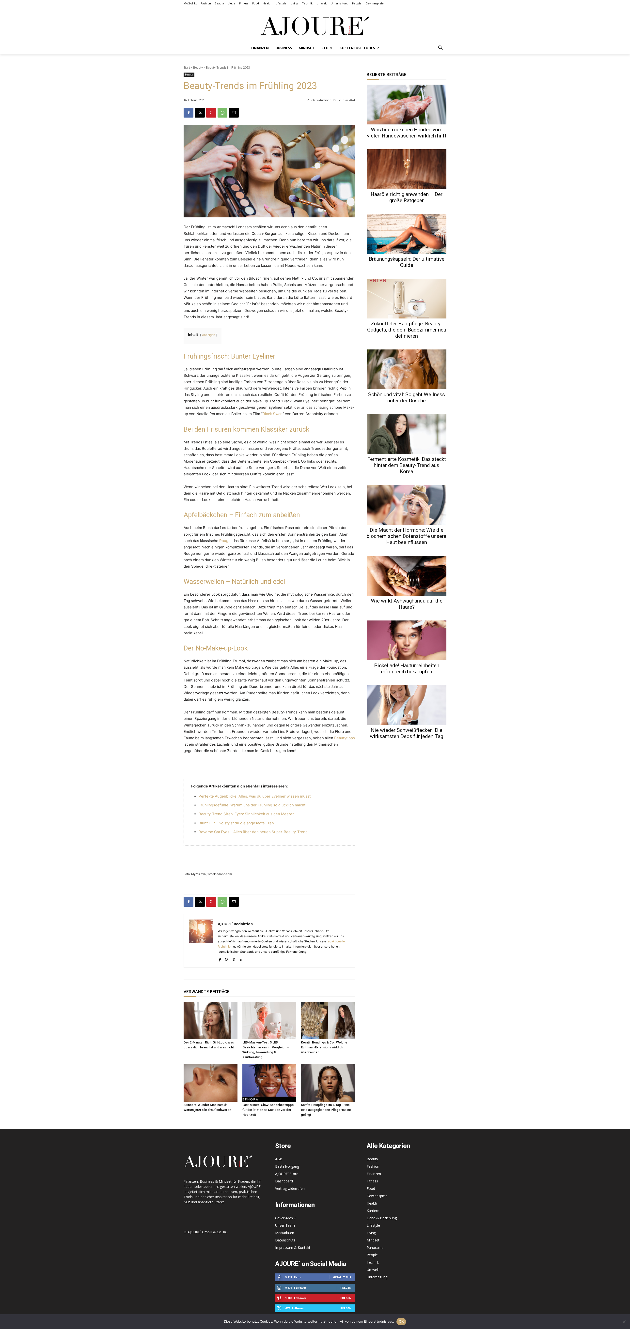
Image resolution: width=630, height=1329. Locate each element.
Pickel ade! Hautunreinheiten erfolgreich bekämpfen (406, 669)
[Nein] (623, 1321)
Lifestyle (373, 1225)
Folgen (345, 1287)
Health (372, 1203)
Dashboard (284, 1181)
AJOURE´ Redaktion (235, 923)
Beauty (198, 67)
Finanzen (374, 1173)
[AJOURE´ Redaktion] (201, 941)
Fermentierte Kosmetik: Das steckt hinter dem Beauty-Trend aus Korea (406, 465)
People (372, 1255)
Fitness (372, 1181)
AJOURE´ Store (286, 1173)
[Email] (234, 113)
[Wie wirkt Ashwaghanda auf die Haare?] (406, 576)
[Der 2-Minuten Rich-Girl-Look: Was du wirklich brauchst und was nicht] (210, 1020)
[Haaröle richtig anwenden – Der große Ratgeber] (406, 169)
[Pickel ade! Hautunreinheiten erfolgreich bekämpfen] (406, 640)
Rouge (225, 540)
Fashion (373, 1166)
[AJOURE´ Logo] (315, 25)
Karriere (373, 1210)
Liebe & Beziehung (382, 1218)
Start (187, 67)
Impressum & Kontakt (292, 1247)
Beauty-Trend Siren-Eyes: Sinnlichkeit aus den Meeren (247, 814)
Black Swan (273, 413)
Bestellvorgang (287, 1166)
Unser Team (285, 1225)
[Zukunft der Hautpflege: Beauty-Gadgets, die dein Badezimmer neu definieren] (406, 298)
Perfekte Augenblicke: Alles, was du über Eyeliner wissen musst (255, 796)
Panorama (375, 1247)
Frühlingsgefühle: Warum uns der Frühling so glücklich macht (252, 805)
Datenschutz (285, 1240)
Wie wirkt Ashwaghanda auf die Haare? (406, 604)
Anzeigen (208, 335)
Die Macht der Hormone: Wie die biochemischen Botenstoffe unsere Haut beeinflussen (406, 536)
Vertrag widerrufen (290, 1188)
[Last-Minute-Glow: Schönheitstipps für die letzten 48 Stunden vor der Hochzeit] (269, 1083)
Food (371, 1188)
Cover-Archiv (285, 1218)
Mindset (373, 1240)
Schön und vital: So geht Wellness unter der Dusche (406, 398)
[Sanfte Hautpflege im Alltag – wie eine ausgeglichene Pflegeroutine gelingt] (328, 1083)
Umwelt (373, 1269)
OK (401, 1321)
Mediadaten (284, 1232)
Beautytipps (344, 738)
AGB (278, 1159)
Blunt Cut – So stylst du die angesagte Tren (236, 823)
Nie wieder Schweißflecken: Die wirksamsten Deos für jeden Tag (406, 733)
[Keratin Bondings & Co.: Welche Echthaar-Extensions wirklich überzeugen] (328, 1020)
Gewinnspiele (377, 1195)
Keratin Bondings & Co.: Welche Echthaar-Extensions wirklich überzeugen (324, 1047)
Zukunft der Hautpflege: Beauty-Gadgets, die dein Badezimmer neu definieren (406, 330)
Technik (373, 1262)
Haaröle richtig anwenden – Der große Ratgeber (406, 197)
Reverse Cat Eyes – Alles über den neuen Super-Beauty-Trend (253, 832)
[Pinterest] (211, 113)
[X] (200, 113)
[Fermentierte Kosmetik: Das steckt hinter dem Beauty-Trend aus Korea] (406, 434)
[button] (440, 48)
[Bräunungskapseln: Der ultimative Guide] (406, 234)
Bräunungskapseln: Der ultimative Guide (406, 262)
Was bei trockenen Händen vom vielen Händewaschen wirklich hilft (406, 133)
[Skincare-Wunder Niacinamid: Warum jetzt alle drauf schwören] (210, 1083)
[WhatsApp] (222, 113)
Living (371, 1232)
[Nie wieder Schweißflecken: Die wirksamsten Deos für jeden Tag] (406, 705)
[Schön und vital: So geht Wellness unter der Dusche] (406, 369)
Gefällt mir (342, 1277)
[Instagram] (227, 959)
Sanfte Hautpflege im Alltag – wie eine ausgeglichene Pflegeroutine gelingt (326, 1110)
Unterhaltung (377, 1277)
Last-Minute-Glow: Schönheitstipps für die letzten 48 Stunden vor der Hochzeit (268, 1110)
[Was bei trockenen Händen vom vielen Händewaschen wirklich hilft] (406, 104)
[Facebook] (188, 113)
